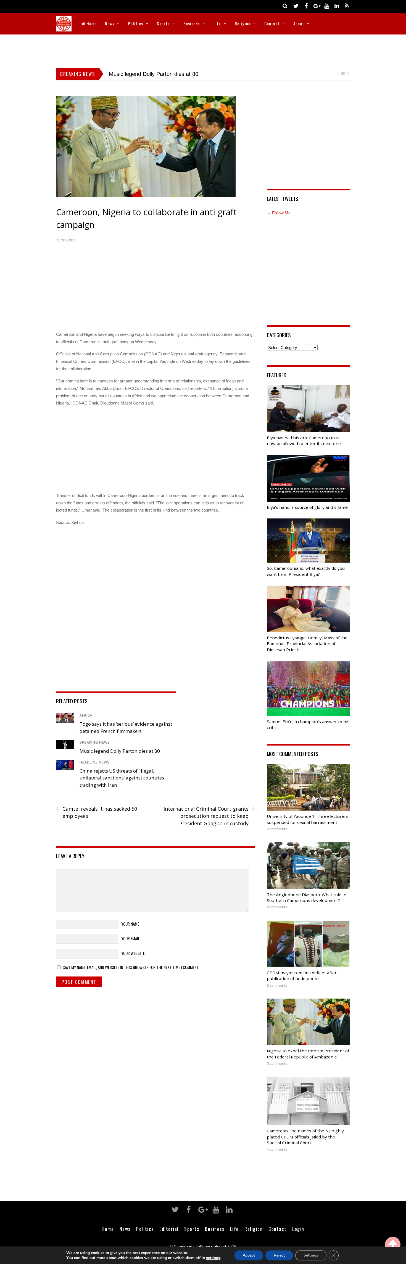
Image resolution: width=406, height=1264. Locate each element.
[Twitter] (296, 6)
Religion (243, 23)
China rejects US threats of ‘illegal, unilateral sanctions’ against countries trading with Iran (122, 786)
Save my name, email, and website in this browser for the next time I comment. (131, 975)
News (109, 23)
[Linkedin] (337, 6)
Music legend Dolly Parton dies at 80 (120, 758)
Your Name (130, 931)
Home (91, 23)
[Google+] (316, 6)
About (298, 23)
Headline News (95, 770)
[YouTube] (326, 6)
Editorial (169, 1236)
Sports (163, 23)
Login (298, 1236)
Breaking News (95, 750)
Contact (272, 23)
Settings (311, 1255)
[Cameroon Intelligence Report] (64, 28)
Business (191, 23)
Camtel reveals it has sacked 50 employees (96, 820)
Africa (86, 723)
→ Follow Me (279, 220)
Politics (135, 23)
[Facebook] (306, 6)
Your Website (133, 961)
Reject (279, 1255)
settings (213, 1257)
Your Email (130, 946)
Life (217, 23)
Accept (249, 1255)
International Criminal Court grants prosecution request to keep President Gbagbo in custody (209, 823)
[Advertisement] (203, 49)
